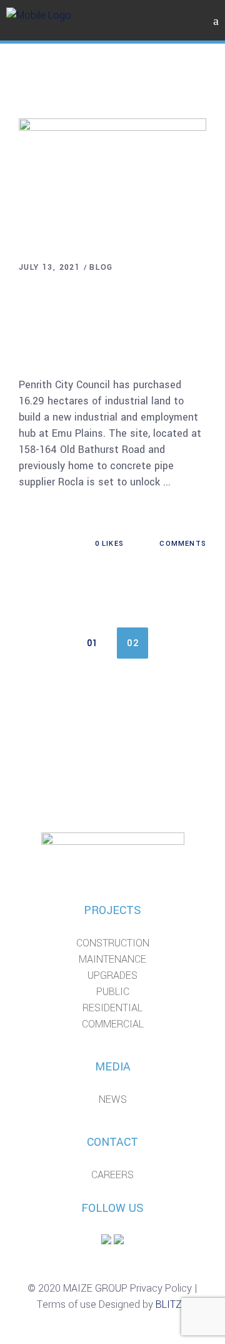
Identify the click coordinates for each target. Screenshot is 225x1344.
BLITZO (172, 1304)
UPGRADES (113, 975)
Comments (181, 543)
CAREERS (112, 1175)
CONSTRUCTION (112, 943)
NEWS (113, 1099)
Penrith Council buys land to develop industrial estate (108, 316)
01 (93, 643)
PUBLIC (112, 991)
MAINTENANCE (112, 959)
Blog (101, 267)
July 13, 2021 (49, 267)
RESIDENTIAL (112, 1008)
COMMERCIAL (113, 1024)
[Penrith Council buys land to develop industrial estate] (112, 180)
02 (133, 643)
